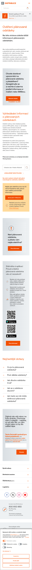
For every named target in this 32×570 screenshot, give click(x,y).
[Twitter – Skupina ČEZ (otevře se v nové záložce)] (13, 494)
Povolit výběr (16, 560)
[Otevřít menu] (29, 3)
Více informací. (14, 208)
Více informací (6, 551)
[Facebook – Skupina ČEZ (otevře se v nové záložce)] (7, 494)
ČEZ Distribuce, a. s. (14, 534)
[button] (16, 368)
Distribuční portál (17, 440)
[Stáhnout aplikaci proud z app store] (11, 331)
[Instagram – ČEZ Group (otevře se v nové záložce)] (19, 494)
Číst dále (27, 537)
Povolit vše (16, 556)
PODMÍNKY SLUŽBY (15, 102)
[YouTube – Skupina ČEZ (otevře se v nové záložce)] (25, 494)
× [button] (30, 14)
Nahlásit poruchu (14, 197)
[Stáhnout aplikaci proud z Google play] (11, 316)
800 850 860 (16, 441)
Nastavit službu (13, 98)
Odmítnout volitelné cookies (16, 565)
